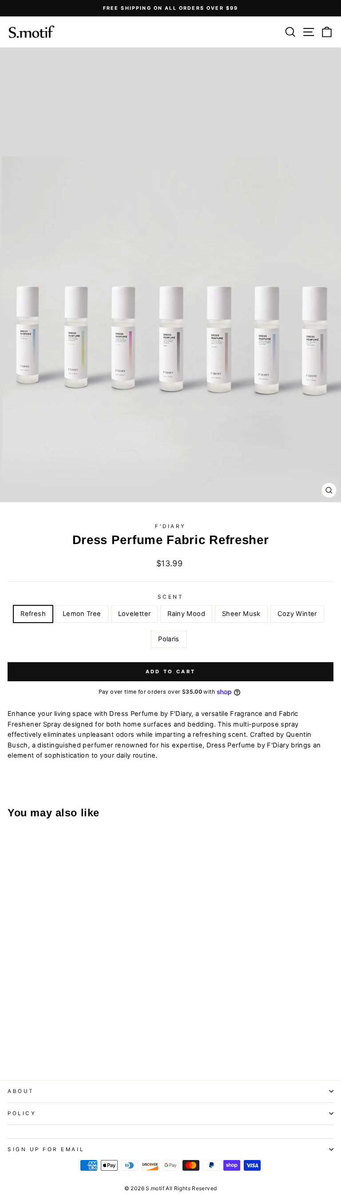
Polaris (168, 639)
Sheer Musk (241, 614)
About (21, 1091)
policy (22, 1113)
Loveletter (134, 614)
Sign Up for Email (46, 1149)
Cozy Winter (297, 614)
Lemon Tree (82, 614)
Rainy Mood (186, 614)
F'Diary (170, 526)
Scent (171, 597)
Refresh (33, 614)
